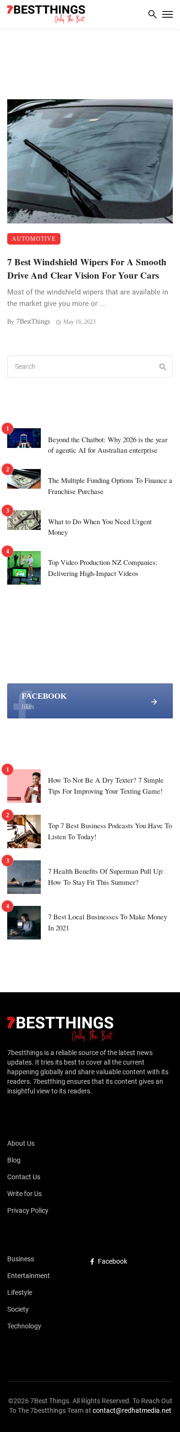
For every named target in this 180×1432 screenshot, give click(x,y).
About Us (21, 1143)
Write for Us (24, 1193)
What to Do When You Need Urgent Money (100, 526)
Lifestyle (19, 1292)
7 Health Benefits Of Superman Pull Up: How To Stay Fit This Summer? (106, 876)
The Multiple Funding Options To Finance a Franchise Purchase (110, 485)
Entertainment (28, 1275)
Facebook (112, 1261)
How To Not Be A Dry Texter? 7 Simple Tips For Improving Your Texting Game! (106, 785)
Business (20, 1259)
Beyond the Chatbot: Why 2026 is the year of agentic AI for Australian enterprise (108, 444)
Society (18, 1309)
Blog (14, 1160)
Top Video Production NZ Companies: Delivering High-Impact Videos (102, 567)
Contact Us (23, 1177)
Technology (24, 1326)
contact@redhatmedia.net (132, 1410)
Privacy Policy (27, 1210)
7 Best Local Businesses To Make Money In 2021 (107, 922)
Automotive (34, 238)
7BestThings (33, 321)
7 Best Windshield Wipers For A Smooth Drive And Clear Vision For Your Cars (87, 268)
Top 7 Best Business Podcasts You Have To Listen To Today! (110, 831)
